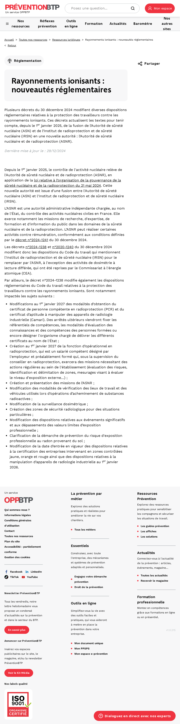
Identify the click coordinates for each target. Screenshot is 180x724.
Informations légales (17, 515)
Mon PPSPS (82, 648)
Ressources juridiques (66, 39)
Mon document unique (88, 643)
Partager (152, 63)
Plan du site (12, 541)
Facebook (16, 571)
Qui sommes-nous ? (17, 509)
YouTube (32, 577)
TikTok (14, 577)
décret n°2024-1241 (31, 240)
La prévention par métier (86, 496)
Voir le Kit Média (18, 673)
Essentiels (80, 546)
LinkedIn (36, 571)
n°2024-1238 (36, 247)
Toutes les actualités (154, 575)
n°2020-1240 (63, 247)
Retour (12, 45)
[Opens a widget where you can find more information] (135, 716)
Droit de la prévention (88, 587)
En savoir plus (16, 630)
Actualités (146, 553)
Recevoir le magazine (154, 580)
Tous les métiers (84, 529)
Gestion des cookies (17, 557)
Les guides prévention (155, 526)
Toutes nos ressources (33, 39)
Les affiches (148, 531)
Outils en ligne (83, 603)
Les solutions (149, 536)
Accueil (9, 39)
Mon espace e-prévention (91, 653)
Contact (9, 530)
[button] (160, 8)
